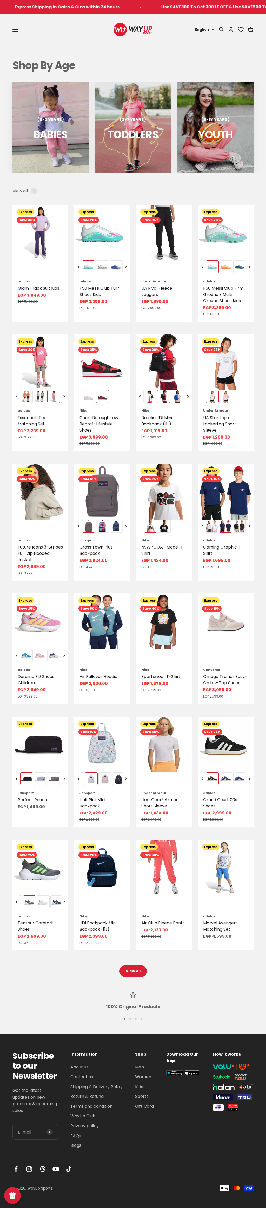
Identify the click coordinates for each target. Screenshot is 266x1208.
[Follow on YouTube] (55, 1169)
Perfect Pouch (32, 800)
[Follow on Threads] (42, 1169)
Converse (211, 670)
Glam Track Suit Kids (38, 288)
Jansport (87, 540)
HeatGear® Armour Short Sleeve (160, 803)
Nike (83, 410)
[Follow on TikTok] (68, 1169)
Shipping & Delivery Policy (96, 1087)
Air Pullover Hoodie (98, 677)
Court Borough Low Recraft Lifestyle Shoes (98, 424)
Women (143, 1077)
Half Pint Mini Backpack (92, 803)
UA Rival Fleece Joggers (156, 291)
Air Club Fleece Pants (163, 923)
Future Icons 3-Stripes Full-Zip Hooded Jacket (40, 553)
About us (79, 1067)
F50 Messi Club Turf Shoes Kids (99, 291)
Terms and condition (91, 1106)
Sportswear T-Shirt (161, 677)
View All (133, 971)
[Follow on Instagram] (29, 1169)
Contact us (81, 1077)
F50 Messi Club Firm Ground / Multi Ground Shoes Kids (223, 294)
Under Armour (154, 281)
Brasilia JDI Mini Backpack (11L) (156, 421)
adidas (24, 281)
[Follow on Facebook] (15, 1169)
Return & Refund (87, 1096)
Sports (142, 1096)
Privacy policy (84, 1126)
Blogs (75, 1145)
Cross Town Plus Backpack (95, 550)
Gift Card (144, 1106)
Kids (139, 1087)
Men (139, 1067)
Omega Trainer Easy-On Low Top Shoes (225, 680)
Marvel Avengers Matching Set (220, 926)
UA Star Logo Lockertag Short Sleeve (219, 424)
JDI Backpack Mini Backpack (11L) (97, 926)
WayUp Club (83, 1116)
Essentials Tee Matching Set (32, 421)
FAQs (75, 1136)
